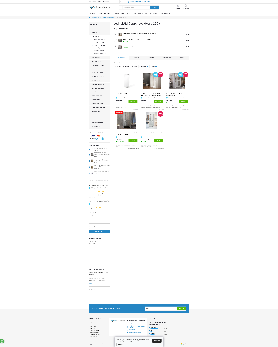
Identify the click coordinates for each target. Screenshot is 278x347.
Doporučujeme (121, 57)
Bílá (151, 330)
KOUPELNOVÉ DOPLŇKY (98, 88)
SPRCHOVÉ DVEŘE (96, 36)
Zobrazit (133, 101)
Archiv (90, 283)
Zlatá (152, 336)
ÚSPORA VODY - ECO (97, 96)
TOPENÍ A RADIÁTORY (97, 103)
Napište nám (106, 1)
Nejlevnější (136, 57)
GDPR (99, 1)
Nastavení (120, 344)
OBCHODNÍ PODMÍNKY (95, 334)
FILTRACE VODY (96, 99)
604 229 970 (132, 330)
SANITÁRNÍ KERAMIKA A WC (99, 92)
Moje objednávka (94, 336)
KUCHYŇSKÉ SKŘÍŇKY (97, 122)
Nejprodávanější (167, 57)
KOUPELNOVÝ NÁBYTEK (98, 84)
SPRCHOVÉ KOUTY (96, 57)
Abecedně (182, 57)
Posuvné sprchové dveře (99, 45)
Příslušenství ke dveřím (99, 50)
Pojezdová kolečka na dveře (100, 53)
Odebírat (181, 308)
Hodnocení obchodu (94, 330)
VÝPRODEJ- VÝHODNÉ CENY (99, 29)
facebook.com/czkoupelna (135, 332)
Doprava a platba (92, 1)
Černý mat (153, 333)
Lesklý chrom (154, 327)
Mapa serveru (93, 328)
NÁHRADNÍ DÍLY (96, 33)
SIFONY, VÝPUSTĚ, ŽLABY (98, 76)
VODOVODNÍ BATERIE (97, 73)
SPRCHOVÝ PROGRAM (97, 69)
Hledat (154, 7)
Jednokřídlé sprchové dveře (100, 39)
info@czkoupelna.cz (133, 323)
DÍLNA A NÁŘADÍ (96, 126)
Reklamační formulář (94, 332)
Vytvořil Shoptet (186, 344)
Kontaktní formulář (99, 231)
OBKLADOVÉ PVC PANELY (98, 119)
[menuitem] (93, 13)
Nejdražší (151, 57)
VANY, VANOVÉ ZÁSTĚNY (98, 65)
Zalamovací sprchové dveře (100, 48)
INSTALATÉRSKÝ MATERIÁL (98, 107)
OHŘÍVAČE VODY (96, 80)
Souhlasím (157, 340)
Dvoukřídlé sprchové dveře (99, 43)
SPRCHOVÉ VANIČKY (97, 61)
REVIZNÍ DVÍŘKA (96, 111)
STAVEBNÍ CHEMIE (96, 115)
